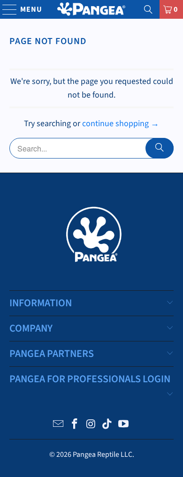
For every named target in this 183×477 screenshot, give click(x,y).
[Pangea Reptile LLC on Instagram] (91, 425)
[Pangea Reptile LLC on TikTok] (107, 425)
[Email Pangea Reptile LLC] (59, 425)
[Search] (148, 9)
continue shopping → (120, 123)
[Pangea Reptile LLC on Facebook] (75, 425)
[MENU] (5, 9)
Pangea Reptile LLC (102, 454)
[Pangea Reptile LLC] (91, 9)
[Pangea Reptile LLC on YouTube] (124, 425)
